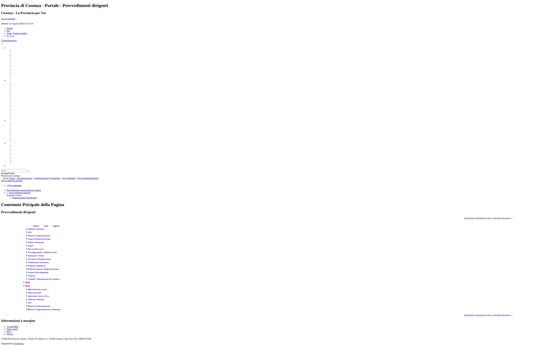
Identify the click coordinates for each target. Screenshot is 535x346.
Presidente (16, 50)
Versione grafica (20, 33)
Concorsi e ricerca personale (24, 128)
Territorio (16, 155)
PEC (9, 331)
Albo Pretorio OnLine (22, 123)
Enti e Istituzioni (19, 163)
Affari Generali (19, 85)
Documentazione (14, 120)
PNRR (15, 100)
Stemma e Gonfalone (21, 145)
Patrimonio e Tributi (21, 98)
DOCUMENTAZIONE (11, 181)
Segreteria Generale (21, 115)
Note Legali (12, 329)
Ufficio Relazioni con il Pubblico (26, 70)
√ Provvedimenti (14, 185)
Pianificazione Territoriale (23, 105)
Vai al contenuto (8, 19)
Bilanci (15, 130)
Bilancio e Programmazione (24, 88)
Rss (8, 31)
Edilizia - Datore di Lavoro (24, 110)
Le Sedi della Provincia (22, 150)
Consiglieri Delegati (21, 55)
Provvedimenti (68, 178)
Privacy (10, 334)
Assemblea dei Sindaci (22, 58)
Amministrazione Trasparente (25, 133)
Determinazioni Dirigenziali (24, 198)
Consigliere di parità (21, 65)
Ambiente (16, 108)
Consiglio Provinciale (21, 53)
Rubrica (10, 165)
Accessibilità (12, 326)
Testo (9, 33)
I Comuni (16, 158)
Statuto (15, 138)
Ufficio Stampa (19, 73)
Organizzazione (13, 80)
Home (12, 178)
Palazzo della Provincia (22, 148)
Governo (10, 48)
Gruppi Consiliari (20, 63)
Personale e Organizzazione (24, 90)
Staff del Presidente (20, 118)
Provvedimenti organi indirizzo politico (24, 190)
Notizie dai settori (20, 75)
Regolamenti (17, 140)
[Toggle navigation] (2, 43)
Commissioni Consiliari (22, 60)
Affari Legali (18, 93)
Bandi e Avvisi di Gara (22, 125)
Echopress (19, 343)
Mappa (10, 28)
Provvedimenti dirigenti (88, 178)
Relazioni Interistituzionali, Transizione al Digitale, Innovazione (40, 95)
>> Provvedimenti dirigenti (18, 193)
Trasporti (16, 103)
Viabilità (16, 113)
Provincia (11, 143)
